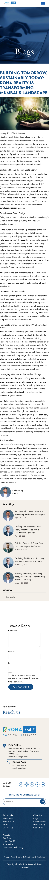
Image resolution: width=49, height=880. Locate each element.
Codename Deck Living (13, 847)
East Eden (7, 838)
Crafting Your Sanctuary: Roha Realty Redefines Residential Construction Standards (28, 529)
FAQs (5, 824)
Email (11, 663)
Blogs (35, 818)
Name (12, 651)
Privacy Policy (10, 856)
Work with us (39, 824)
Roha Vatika (8, 844)
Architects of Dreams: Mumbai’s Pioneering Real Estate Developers (30, 513)
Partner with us (39, 821)
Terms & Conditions (26, 856)
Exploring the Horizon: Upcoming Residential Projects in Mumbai (30, 560)
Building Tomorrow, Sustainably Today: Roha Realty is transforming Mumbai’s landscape (30, 576)
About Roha (8, 818)
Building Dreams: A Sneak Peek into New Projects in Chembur (29, 545)
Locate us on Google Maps (17, 756)
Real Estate (10, 596)
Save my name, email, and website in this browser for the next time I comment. (23, 678)
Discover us (8, 827)
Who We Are (8, 821)
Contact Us (38, 827)
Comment (13, 630)
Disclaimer (40, 856)
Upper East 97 (9, 841)
